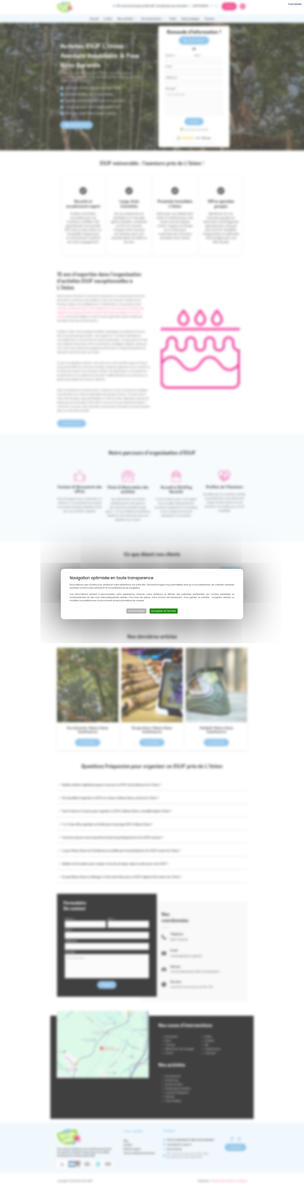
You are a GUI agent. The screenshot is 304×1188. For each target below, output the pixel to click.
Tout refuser (295, 3)
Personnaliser (136, 611)
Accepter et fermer (163, 611)
